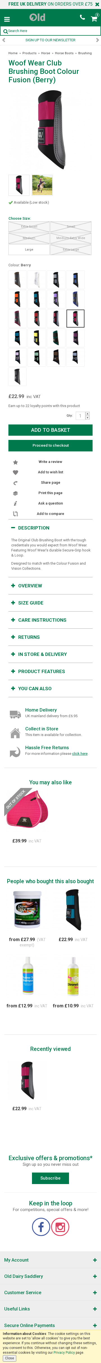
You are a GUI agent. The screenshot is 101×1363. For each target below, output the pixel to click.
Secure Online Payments (29, 1325)
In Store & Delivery (42, 654)
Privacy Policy (64, 1353)
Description (33, 528)
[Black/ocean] (17, 338)
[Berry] (75, 319)
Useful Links (17, 1309)
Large (29, 249)
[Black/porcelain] (75, 357)
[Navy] (75, 299)
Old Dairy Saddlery (23, 1276)
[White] (37, 280)
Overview (30, 586)
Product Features (41, 671)
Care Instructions (42, 620)
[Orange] (17, 299)
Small (71, 226)
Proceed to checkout (51, 445)
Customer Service (22, 1292)
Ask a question (50, 503)
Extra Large (71, 249)
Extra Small (29, 226)
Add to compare (50, 514)
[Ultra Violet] (56, 299)
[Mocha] (56, 357)
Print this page (50, 493)
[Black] (17, 377)
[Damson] (75, 338)
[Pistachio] (37, 357)
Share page (50, 482)
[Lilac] (17, 357)
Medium (29, 238)
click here (80, 753)
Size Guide (30, 603)
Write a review (50, 462)
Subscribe (50, 1178)
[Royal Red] (37, 319)
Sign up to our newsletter (50, 40)
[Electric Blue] (75, 280)
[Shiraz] (56, 319)
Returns (29, 637)
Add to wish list (50, 472)
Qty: (69, 415)
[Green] (56, 338)
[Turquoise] (37, 299)
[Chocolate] (17, 280)
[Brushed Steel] (56, 280)
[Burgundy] (17, 319)
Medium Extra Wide (70, 238)
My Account (16, 1260)
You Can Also (35, 688)
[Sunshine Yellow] (37, 338)
